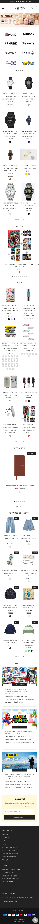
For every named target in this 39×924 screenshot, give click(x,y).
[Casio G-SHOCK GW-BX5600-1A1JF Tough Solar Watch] (10, 120)
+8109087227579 (8, 873)
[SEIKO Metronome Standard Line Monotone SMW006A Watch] (10, 83)
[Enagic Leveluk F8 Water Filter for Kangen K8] (10, 381)
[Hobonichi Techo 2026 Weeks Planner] (19, 467)
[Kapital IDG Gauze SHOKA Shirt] (10, 629)
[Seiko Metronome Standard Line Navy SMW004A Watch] (28, 120)
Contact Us (5, 838)
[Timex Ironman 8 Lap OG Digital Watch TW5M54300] (28, 192)
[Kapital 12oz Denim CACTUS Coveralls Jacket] (10, 594)
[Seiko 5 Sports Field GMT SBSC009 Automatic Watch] (10, 192)
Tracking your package (10, 853)
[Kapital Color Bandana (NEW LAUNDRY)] (28, 594)
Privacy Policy (6, 860)
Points (4, 844)
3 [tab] (16, 276)
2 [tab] (14, 276)
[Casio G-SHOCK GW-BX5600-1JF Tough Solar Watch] (28, 83)
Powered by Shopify (19, 919)
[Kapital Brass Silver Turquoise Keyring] (10, 559)
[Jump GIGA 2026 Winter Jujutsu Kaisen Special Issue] (19, 246)
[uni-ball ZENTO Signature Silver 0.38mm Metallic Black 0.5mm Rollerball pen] (28, 294)
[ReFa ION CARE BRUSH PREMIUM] (28, 381)
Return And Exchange (9, 847)
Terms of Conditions (9, 857)
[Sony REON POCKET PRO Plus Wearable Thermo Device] (10, 414)
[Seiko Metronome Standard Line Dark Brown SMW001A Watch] (10, 154)
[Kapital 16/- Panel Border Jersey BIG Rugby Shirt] (28, 629)
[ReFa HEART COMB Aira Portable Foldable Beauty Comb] (28, 332)
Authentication (7, 841)
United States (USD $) (18, 910)
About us (5, 834)
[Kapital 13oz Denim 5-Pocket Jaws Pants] (28, 525)
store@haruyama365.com (11, 870)
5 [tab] (20, 276)
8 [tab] (26, 276)
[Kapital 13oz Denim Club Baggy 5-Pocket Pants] (10, 525)
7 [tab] (24, 276)
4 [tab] (18, 276)
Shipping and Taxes (9, 850)
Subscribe (18, 817)
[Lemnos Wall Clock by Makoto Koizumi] (28, 154)
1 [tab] (12, 276)
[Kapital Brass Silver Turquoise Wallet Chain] (28, 559)
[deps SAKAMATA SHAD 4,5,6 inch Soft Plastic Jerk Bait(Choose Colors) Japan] (10, 332)
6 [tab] (22, 276)
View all (18, 219)
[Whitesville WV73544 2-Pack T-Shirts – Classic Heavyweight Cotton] (10, 294)
